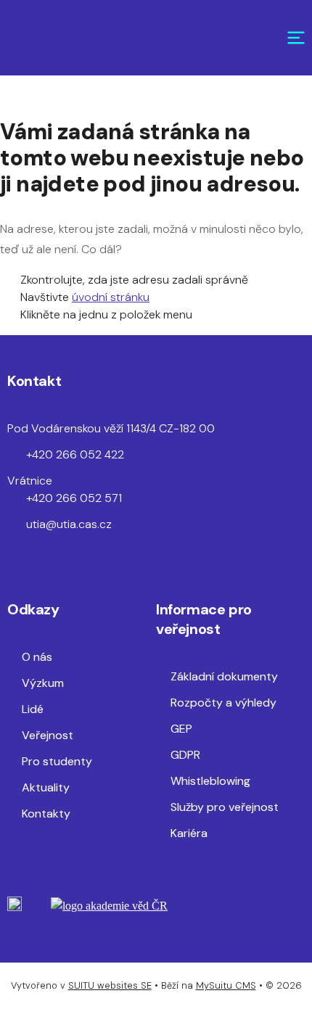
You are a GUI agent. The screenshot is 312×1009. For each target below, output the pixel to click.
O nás (37, 656)
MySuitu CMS (226, 985)
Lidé (33, 709)
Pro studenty (57, 761)
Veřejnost (47, 735)
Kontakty (46, 813)
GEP (181, 728)
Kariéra (189, 833)
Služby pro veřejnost (225, 807)
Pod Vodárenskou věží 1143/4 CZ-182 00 (111, 428)
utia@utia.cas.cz (69, 524)
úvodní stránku (110, 297)
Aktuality (46, 787)
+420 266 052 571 (74, 498)
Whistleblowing (210, 780)
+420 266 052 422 (75, 454)
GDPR (185, 754)
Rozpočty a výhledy (223, 702)
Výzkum (43, 683)
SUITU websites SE (110, 985)
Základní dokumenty (224, 676)
